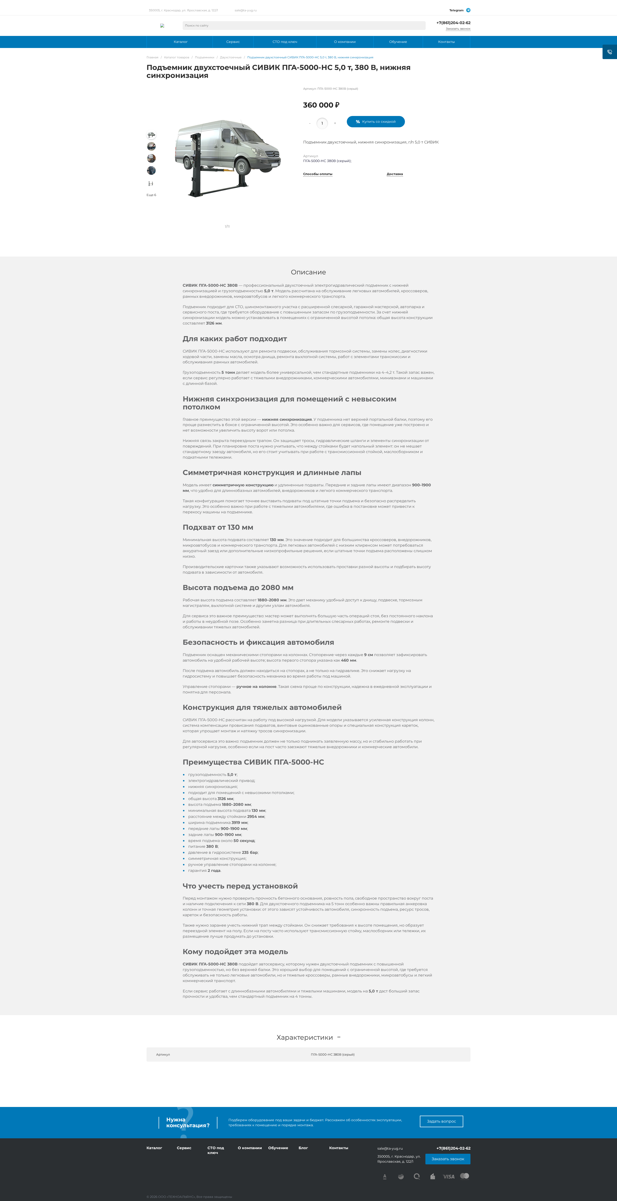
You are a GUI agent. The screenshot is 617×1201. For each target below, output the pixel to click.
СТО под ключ (216, 1150)
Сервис (184, 1148)
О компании (250, 1148)
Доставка (395, 174)
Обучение (278, 1148)
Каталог (154, 1148)
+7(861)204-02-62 (453, 22)
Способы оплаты (317, 174)
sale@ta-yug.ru (246, 10)
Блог (303, 1148)
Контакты (338, 1148)
